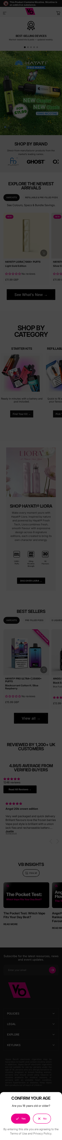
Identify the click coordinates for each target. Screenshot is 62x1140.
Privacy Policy (42, 1133)
